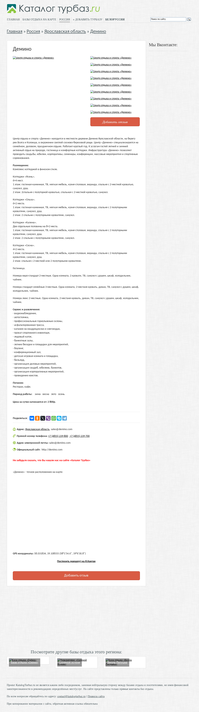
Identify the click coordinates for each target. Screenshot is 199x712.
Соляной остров (69, 662)
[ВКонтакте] (32, 418)
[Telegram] (64, 418)
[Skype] (59, 418)
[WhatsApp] (53, 418)
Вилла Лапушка (117, 662)
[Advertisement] (76, 617)
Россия (64, 19)
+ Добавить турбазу (87, 19)
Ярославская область (65, 31)
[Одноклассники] (37, 418)
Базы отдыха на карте (39, 19)
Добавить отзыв (115, 121)
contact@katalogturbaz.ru (71, 696)
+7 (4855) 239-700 (79, 436)
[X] (42, 418)
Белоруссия (115, 19)
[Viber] (48, 418)
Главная (13, 19)
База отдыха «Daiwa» (24, 662)
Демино (98, 31)
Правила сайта (96, 696)
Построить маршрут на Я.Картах (76, 561)
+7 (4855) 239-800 (58, 436)
